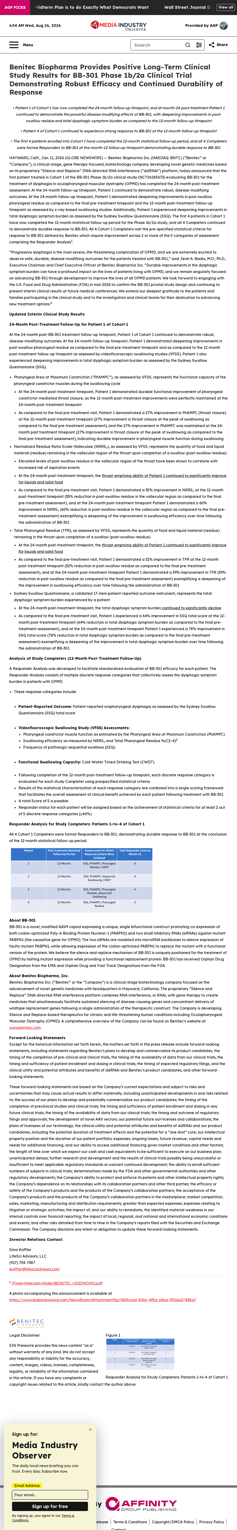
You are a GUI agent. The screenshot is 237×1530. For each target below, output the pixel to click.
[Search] (187, 45)
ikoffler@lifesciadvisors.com (34, 1269)
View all (225, 7)
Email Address (27, 1485)
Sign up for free (50, 1506)
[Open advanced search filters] (198, 45)
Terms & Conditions (130, 1522)
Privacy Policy (211, 1522)
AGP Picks (15, 7)
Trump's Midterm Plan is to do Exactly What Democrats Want (83, 7)
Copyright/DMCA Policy (173, 1522)
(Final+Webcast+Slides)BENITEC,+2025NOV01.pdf (57, 1283)
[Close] (90, 1429)
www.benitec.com (25, 1027)
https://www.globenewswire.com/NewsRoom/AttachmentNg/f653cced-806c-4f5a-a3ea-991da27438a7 (102, 1300)
